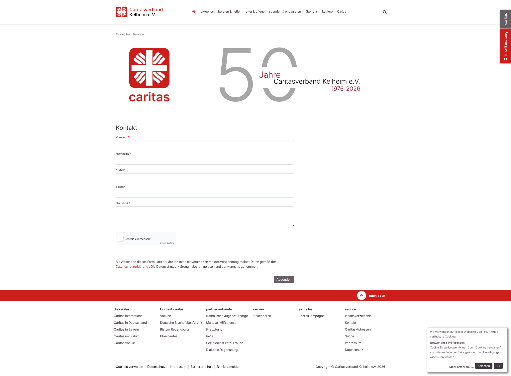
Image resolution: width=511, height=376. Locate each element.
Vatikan (165, 316)
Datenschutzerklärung (132, 266)
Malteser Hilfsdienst (221, 323)
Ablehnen (484, 365)
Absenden (283, 279)
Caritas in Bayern (126, 329)
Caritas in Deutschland (130, 323)
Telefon (120, 186)
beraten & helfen (230, 11)
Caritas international (128, 316)
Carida (341, 11)
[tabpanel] (250, 75)
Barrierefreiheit (201, 367)
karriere (327, 11)
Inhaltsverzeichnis (358, 316)
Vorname (122, 137)
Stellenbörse (262, 316)
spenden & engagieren (285, 11)
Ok (498, 365)
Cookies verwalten (129, 367)
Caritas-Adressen (358, 329)
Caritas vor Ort (124, 343)
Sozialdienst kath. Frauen (224, 343)
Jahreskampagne (312, 316)
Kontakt (350, 323)
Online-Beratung (505, 46)
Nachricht (122, 203)
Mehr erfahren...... (461, 366)
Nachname (123, 153)
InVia (209, 336)
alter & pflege (255, 11)
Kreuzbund (214, 329)
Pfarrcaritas (168, 336)
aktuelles (207, 11)
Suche (349, 336)
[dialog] (467, 350)
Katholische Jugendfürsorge (227, 316)
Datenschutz (354, 350)
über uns (311, 11)
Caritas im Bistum (127, 336)
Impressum (353, 343)
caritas (505, 19)
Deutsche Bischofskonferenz (181, 323)
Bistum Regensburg (174, 329)
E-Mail (120, 170)
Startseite (195, 12)
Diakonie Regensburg (222, 350)
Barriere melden (228, 367)
